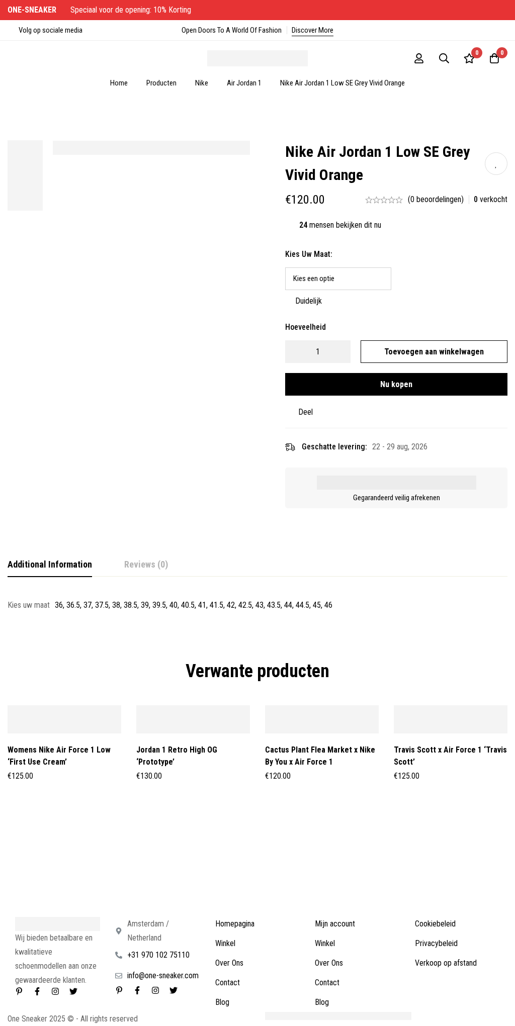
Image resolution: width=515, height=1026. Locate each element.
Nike (201, 82)
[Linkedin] (19, 991)
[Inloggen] (419, 58)
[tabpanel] (257, 605)
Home (119, 82)
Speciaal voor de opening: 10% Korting (100, 10)
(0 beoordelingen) (436, 199)
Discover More (312, 30)
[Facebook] (37, 991)
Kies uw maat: (308, 254)
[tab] (50, 565)
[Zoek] (444, 58)
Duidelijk (308, 301)
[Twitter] (73, 991)
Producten (161, 82)
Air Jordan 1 (244, 82)
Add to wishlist (496, 163)
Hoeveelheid (305, 327)
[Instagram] (55, 991)
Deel (305, 412)
